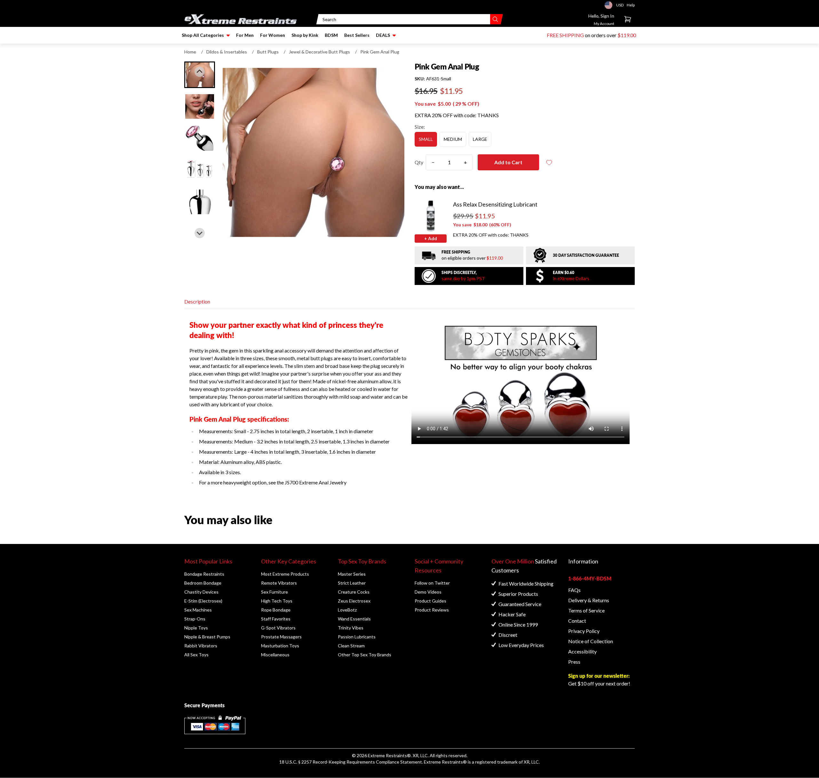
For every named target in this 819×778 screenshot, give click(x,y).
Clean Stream (351, 645)
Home (190, 51)
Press (574, 662)
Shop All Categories (203, 35)
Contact (577, 621)
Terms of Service (586, 610)
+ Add (430, 238)
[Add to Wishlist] (549, 162)
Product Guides (430, 601)
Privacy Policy (584, 631)
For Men (245, 35)
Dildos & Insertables (226, 51)
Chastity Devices (201, 592)
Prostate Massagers (281, 636)
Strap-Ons (194, 618)
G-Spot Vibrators (278, 627)
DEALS (383, 35)
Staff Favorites (275, 618)
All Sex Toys (196, 654)
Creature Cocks (354, 592)
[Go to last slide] (200, 72)
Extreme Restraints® (445, 762)
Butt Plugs (268, 51)
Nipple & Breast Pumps (207, 636)
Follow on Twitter (432, 583)
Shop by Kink (304, 35)
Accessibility (582, 651)
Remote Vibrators (279, 583)
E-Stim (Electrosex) (203, 601)
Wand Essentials (354, 618)
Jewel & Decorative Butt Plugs (319, 51)
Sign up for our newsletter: (599, 676)
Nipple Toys (196, 627)
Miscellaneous (275, 654)
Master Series (352, 574)
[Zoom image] (313, 152)
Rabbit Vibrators (200, 645)
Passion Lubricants (357, 636)
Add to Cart (508, 162)
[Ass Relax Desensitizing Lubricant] (431, 216)
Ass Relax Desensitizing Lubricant (495, 204)
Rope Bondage (275, 609)
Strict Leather (352, 583)
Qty (419, 162)
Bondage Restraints (204, 574)
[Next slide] (200, 233)
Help (631, 5)
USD (610, 5)
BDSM (331, 35)
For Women (272, 35)
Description (197, 301)
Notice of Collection (590, 641)
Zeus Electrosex (354, 601)
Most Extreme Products (285, 574)
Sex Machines (198, 609)
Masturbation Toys (280, 645)
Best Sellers (357, 35)
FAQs (574, 590)
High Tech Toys (276, 601)
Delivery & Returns (588, 600)
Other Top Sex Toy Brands (364, 654)
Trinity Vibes (350, 627)
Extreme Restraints (387, 755)
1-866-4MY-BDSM (589, 578)
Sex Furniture (274, 592)
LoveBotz (347, 609)
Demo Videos (428, 592)
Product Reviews (432, 609)
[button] (199, 106)
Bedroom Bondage (202, 583)
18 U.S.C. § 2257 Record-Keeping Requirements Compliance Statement (350, 762)
